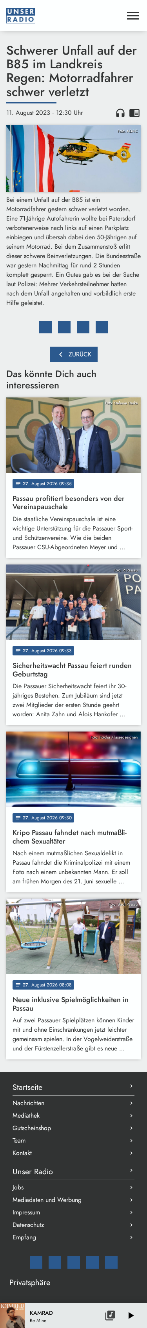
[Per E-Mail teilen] (102, 327)
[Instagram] (73, 1262)
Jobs (18, 1187)
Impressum (26, 1212)
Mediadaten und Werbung (47, 1199)
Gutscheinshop (32, 1127)
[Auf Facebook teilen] (45, 327)
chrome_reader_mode (134, 112)
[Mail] (36, 1262)
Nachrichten (28, 1102)
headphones (120, 112)
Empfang (24, 1237)
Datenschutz (28, 1224)
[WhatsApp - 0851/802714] (111, 1262)
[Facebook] (55, 1262)
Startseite (27, 1087)
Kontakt (22, 1152)
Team (19, 1140)
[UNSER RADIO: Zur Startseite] (64, 15)
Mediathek (26, 1115)
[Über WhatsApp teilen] (83, 327)
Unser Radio (33, 1171)
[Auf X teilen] (64, 327)
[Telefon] (92, 1262)
